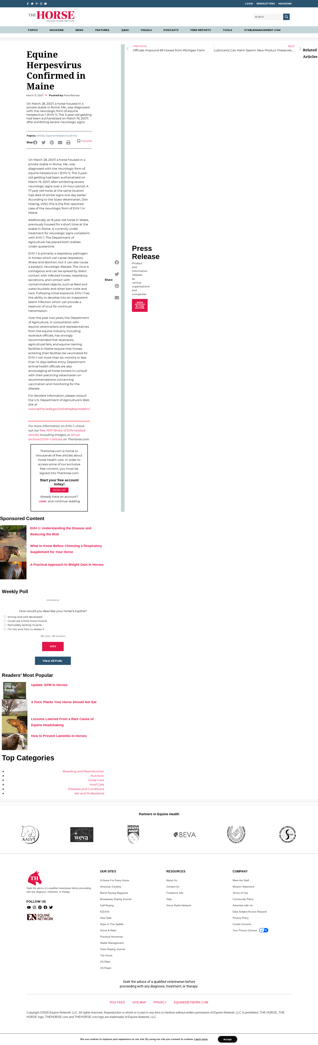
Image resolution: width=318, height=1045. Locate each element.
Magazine (285, 3)
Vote (53, 646)
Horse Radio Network (178, 905)
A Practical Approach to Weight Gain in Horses (67, 564)
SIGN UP (59, 490)
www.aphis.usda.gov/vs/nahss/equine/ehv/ (59, 409)
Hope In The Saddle (111, 924)
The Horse (106, 955)
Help (169, 899)
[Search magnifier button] (286, 17)
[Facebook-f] (27, 3)
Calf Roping (107, 905)
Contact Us (172, 886)
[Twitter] (32, 3)
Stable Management (112, 942)
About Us (171, 880)
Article (41, 135)
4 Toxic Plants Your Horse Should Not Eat (63, 702)
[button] (35, 142)
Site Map (139, 1002)
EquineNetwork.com (191, 1002)
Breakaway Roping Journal (115, 899)
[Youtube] (29, 907)
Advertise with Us (243, 905)
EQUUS (104, 911)
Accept (227, 1039)
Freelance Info (174, 892)
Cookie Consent (242, 924)
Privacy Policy (241, 917)
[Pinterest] (40, 907)
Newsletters (266, 3)
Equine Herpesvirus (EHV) (61, 135)
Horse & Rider (108, 930)
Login (249, 3)
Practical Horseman (111, 936)
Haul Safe (106, 917)
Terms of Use (240, 892)
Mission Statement (243, 886)
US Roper (106, 967)
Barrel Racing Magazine (114, 892)
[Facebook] (45, 907)
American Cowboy (110, 886)
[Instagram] (41, 3)
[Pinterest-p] (36, 3)
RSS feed (117, 1002)
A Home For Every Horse (114, 880)
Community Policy (243, 899)
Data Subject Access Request (250, 911)
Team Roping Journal (112, 949)
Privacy (160, 1002)
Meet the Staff (241, 880)
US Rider (105, 961)
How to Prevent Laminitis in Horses (59, 736)
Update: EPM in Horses (49, 685)
